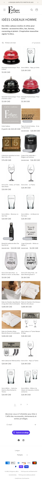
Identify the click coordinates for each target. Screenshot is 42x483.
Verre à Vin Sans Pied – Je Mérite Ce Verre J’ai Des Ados (10, 273)
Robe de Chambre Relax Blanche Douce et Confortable (11, 332)
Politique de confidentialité (29, 471)
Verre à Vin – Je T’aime (28, 185)
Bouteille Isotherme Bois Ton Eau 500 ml (10, 244)
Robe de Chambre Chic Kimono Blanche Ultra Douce (30, 303)
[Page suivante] (27, 404)
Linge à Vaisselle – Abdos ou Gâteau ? (29, 244)
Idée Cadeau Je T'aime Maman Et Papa (30, 332)
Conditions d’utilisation (22, 478)
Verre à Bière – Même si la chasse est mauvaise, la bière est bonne (30, 389)
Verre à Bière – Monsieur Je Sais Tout (10, 215)
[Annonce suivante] (37, 2)
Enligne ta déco (14, 471)
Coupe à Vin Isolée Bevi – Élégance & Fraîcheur (29, 156)
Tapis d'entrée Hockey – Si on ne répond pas (30, 127)
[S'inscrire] (35, 424)
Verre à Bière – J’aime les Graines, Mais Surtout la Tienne (9, 389)
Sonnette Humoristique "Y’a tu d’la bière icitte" (11, 97)
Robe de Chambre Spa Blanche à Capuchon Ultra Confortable (11, 303)
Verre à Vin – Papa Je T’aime (29, 360)
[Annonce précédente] (4, 2)
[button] (4, 9)
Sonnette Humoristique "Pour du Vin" (30, 97)
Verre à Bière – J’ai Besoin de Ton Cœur (30, 215)
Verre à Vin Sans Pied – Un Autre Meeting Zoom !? (29, 273)
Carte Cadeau (6, 126)
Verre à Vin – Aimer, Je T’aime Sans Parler (11, 185)
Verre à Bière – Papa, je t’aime (30, 67)
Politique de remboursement (27, 475)
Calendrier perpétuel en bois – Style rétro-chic (11, 156)
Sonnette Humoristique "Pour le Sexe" (11, 68)
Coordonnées (13, 475)
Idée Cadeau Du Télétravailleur (11, 360)
